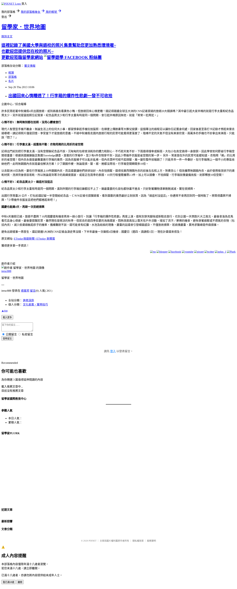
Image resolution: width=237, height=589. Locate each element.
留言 (33, 290)
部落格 (12, 76)
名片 (11, 81)
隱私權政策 (138, 540)
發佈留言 (7, 338)
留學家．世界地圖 (23, 27)
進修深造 (28, 300)
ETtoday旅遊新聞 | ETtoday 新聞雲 (34, 238)
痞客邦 (25, 290)
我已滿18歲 (8, 582)
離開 (20, 582)
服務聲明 (151, 540)
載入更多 (7, 317)
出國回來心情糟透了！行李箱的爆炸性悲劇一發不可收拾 (60, 95)
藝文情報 (29, 65)
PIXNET (92, 540)
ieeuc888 (6, 271)
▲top (4, 310)
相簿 (11, 72)
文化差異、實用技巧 (35, 304)
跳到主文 (6, 36)
